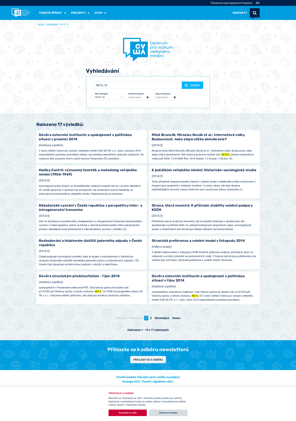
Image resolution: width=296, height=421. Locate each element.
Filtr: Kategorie (101, 94)
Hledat (195, 85)
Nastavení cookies (168, 412)
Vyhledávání (52, 24)
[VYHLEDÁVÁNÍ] (255, 12)
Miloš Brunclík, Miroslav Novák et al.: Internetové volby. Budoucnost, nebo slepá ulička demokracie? (198, 137)
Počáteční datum (136, 94)
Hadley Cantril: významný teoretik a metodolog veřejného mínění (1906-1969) (88, 172)
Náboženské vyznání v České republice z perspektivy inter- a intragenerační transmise (90, 207)
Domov (41, 24)
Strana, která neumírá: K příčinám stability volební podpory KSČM (202, 207)
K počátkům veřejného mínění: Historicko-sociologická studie (204, 170)
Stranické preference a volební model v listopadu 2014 (198, 241)
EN (258, 3)
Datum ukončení (162, 94)
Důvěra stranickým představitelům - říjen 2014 (79, 276)
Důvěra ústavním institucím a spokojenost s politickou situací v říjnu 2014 (198, 278)
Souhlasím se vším (128, 412)
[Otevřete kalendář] (147, 98)
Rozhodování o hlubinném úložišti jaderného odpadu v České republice (90, 243)
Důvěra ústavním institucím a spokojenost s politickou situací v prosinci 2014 (85, 137)
